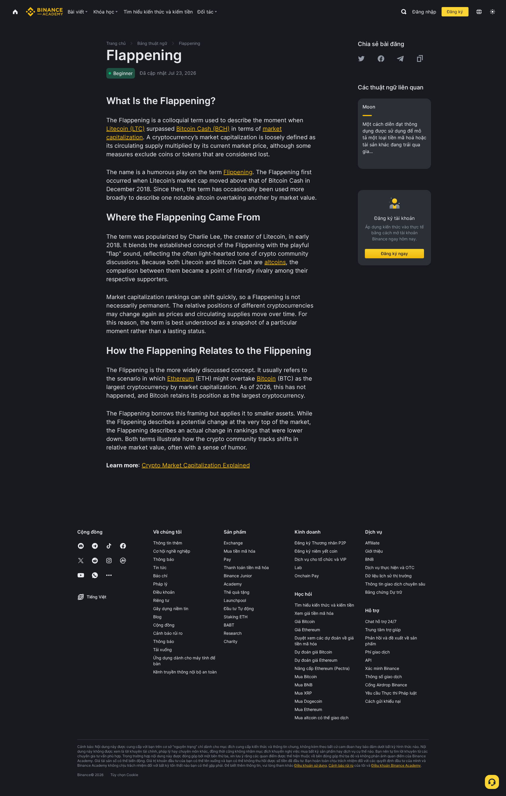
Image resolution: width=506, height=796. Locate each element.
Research (233, 633)
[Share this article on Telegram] (400, 58)
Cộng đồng (164, 624)
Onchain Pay (307, 575)
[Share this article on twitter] (361, 58)
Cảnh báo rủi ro (167, 633)
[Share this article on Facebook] (380, 58)
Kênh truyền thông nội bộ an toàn (185, 671)
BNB (369, 559)
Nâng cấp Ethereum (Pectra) (322, 668)
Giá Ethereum (307, 629)
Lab (298, 567)
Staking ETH (235, 616)
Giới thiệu (374, 551)
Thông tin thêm (167, 542)
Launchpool (235, 600)
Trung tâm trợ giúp (383, 629)
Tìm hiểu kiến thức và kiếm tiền (324, 604)
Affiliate (372, 542)
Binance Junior (238, 575)
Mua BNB (303, 684)
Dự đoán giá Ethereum (316, 660)
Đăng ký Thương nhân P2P (320, 542)
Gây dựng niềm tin (170, 608)
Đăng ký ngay (394, 253)
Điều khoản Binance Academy (396, 765)
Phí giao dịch (377, 651)
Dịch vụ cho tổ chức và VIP (320, 559)
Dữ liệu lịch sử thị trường (388, 575)
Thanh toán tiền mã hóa (246, 567)
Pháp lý (160, 583)
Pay (227, 559)
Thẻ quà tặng (236, 592)
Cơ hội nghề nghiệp (171, 551)
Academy (233, 583)
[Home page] (44, 11)
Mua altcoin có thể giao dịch (321, 717)
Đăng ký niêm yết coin (316, 551)
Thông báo (163, 559)
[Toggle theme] (492, 12)
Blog (157, 616)
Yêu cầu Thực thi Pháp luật (391, 692)
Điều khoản (164, 592)
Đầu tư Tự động (239, 608)
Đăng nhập (424, 12)
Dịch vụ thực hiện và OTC (389, 567)
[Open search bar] (402, 11)
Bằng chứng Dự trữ (383, 592)
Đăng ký (455, 11)
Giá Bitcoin (305, 621)
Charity (230, 641)
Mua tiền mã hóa (239, 551)
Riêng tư (161, 600)
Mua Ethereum (308, 709)
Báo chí (160, 575)
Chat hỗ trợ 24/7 (380, 621)
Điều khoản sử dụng (310, 765)
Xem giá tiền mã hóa (314, 613)
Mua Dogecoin (308, 701)
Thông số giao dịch (383, 676)
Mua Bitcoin (306, 676)
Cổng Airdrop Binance (386, 684)
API (368, 660)
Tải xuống (162, 649)
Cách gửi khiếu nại (383, 701)
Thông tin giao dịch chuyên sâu (395, 583)
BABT (229, 624)
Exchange (233, 542)
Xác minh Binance (382, 668)
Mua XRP (303, 692)
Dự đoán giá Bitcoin (313, 651)
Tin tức (160, 567)
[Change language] (479, 11)
